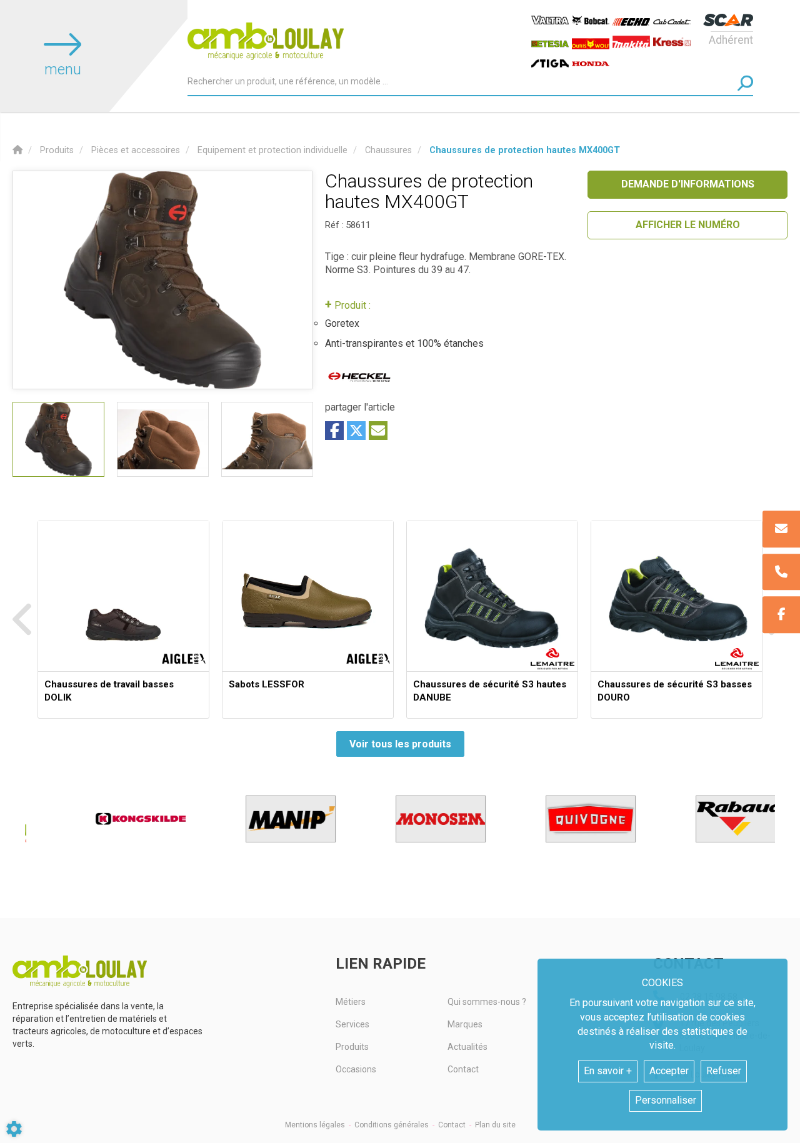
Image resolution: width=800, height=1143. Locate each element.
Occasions (356, 1069)
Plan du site (495, 1125)
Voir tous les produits (400, 744)
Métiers (351, 1002)
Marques (465, 1024)
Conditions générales (391, 1125)
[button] (524, 150)
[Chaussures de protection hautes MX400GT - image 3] (267, 439)
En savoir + (608, 1071)
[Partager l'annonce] (378, 430)
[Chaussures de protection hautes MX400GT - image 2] (163, 439)
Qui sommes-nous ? (487, 1002)
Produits (352, 1047)
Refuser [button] (723, 1071)
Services (352, 1024)
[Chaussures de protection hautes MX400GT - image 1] (58, 439)
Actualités (468, 1047)
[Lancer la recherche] (745, 83)
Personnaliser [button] (665, 1100)
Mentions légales (315, 1125)
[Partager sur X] (356, 430)
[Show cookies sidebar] (14, 1129)
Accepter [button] (669, 1071)
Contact (463, 1069)
